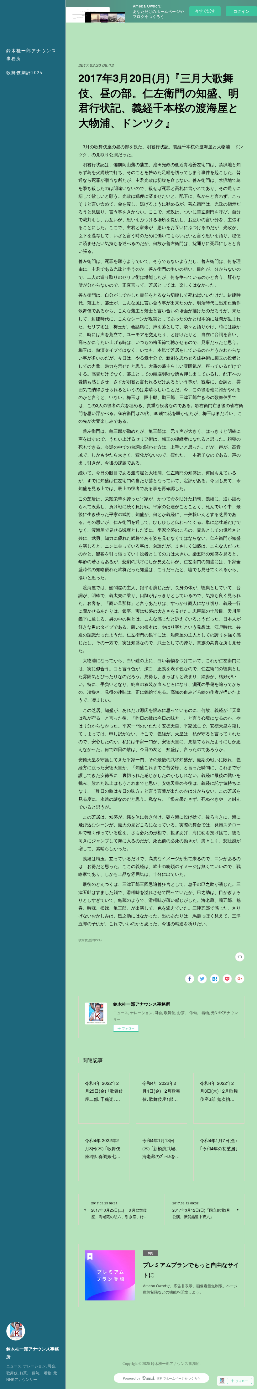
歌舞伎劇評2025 (24, 72)
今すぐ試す (205, 11)
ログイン (241, 11)
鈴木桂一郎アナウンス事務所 (31, 55)
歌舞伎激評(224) (90, 940)
